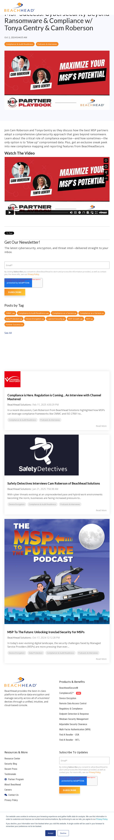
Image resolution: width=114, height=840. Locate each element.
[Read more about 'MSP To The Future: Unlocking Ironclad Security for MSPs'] (57, 571)
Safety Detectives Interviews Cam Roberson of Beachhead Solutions (53, 483)
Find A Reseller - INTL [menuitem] (69, 739)
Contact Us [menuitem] (13, 795)
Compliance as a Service (64, 313)
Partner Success (14, 324)
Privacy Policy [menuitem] (11, 800)
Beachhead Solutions (19, 404)
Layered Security (56, 318)
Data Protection (14, 318)
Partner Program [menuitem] (15, 779)
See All (8, 333)
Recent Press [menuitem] (10, 769)
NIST (89, 318)
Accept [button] (50, 833)
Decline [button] (63, 833)
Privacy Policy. (102, 819)
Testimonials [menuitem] (10, 774)
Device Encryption (35, 318)
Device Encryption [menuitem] (67, 698)
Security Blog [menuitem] (10, 763)
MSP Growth (75, 318)
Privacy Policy (33, 274)
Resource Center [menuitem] (12, 758)
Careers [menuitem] (8, 789)
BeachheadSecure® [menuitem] (68, 687)
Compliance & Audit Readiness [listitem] (22, 420)
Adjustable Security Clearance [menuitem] (73, 724)
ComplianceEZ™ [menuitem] (69, 693)
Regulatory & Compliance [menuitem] (71, 708)
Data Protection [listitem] (36, 653)
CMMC (10, 313)
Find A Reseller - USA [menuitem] (69, 734)
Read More (101, 426)
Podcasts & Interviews (47, 44)
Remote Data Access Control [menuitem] (72, 703)
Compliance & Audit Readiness (19, 44)
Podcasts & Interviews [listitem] (50, 420)
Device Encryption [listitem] (17, 504)
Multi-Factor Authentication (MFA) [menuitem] (75, 729)
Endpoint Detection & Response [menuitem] (74, 713)
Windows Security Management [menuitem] (73, 719)
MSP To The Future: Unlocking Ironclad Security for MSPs (45, 632)
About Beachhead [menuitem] (12, 784)
